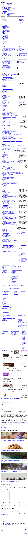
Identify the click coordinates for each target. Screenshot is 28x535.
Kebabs (15, 292)
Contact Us (10, 520)
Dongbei (14, 268)
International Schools (7, 113)
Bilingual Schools (7, 110)
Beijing (4, 6)
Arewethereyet (23, 422)
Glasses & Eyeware (7, 207)
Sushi (4, 292)
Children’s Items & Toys (8, 200)
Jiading (23, 335)
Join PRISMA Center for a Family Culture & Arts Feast (12, 440)
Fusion (22, 292)
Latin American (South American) (10, 304)
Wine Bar (20, 326)
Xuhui (23, 344)
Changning (24, 332)
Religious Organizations (8, 80)
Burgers (22, 248)
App (6, 521)
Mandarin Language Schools (9, 117)
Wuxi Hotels (13, 335)
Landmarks (5, 331)
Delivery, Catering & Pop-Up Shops (11, 92)
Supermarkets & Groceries (9, 223)
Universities (5, 118)
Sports (5, 39)
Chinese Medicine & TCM (9, 132)
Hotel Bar (20, 320)
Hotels (5, 33)
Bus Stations (6, 233)
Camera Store (6, 198)
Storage (5, 184)
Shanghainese (15, 276)
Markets (5, 214)
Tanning (20, 54)
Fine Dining (5, 94)
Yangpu (23, 345)
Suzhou (5, 11)
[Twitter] (26, 529)
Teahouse (5, 272)
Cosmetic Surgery (7, 133)
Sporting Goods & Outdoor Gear (10, 222)
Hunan (13, 273)
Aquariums (5, 329)
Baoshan (23, 331)
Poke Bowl (11, 286)
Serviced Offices (6, 68)
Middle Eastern (6, 102)
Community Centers (7, 77)
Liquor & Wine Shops (8, 212)
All (22, 22)
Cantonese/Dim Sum (16, 266)
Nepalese (23, 256)
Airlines (5, 229)
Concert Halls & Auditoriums (9, 49)
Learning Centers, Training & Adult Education (13, 115)
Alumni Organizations (8, 245)
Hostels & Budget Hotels (8, 146)
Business (6, 26)
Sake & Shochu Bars (22, 322)
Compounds (19, 145)
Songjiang (24, 343)
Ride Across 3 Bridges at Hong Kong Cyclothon (11, 471)
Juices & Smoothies (13, 285)
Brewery (5, 154)
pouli (3, 399)
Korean (22, 254)
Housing (6, 35)
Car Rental (5, 234)
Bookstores (5, 195)
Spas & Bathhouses (23, 53)
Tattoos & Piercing (23, 55)
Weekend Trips (6, 241)
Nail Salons (21, 51)
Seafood (14, 274)
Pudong (23, 339)
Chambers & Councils (8, 122)
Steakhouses (6, 312)
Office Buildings (6, 66)
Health (5, 32)
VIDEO (22, 16)
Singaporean (23, 258)
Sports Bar (5, 320)
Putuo (23, 340)
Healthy (5, 97)
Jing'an (23, 337)
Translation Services (7, 69)
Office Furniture (6, 67)
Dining (5, 28)
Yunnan (14, 281)
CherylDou (21, 102)
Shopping (6, 38)
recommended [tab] (21, 62)
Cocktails (20, 319)
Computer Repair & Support (9, 169)
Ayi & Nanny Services (8, 167)
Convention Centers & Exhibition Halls (11, 124)
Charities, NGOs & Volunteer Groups (11, 74)
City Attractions (6, 235)
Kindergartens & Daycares (9, 114)
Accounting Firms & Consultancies (10, 60)
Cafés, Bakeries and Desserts (9, 90)
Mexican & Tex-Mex (7, 307)
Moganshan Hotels (15, 331)
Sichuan (14, 277)
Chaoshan (14, 267)
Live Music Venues (7, 158)
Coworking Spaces (7, 61)
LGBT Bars (5, 157)
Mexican (5, 101)
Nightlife (6, 36)
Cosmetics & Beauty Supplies (9, 201)
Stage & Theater (6, 54)
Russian (5, 308)
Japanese (5, 100)
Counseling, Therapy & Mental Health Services (13, 134)
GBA (4, 13)
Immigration (5, 175)
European (5, 299)
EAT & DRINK (11, 8)
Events (9, 15)
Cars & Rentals (6, 168)
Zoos (4, 333)
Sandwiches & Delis (7, 309)
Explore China (11, 13)
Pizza (22, 285)
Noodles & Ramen (7, 291)
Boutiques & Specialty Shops (9, 196)
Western (5, 106)
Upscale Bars (6, 162)
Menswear (5, 216)
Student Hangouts (7, 321)
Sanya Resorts (14, 333)
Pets (4, 179)
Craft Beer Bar (6, 315)
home (21, 19)
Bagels (4, 266)
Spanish (5, 105)
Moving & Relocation (8, 178)
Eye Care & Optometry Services (10, 137)
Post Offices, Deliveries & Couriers (10, 182)
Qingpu (23, 342)
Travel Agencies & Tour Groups (10, 240)
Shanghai (3, 2)
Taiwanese (14, 278)
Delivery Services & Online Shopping (11, 172)
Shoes (4, 221)
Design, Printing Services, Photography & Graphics (14, 173)
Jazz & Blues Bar (21, 315)
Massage (20, 50)
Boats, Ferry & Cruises (8, 231)
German (5, 302)
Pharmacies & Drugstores (8, 139)
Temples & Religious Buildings (10, 237)
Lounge (19, 321)
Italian (4, 98)
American (5, 86)
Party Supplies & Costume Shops (10, 219)
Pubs (4, 319)
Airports (5, 230)
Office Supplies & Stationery (9, 218)
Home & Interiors (7, 208)
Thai (22, 260)
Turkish (15, 295)
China (4, 14)
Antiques (5, 191)
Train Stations (6, 239)
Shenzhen (5, 7)
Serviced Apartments (21, 148)
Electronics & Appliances (8, 203)
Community (7, 27)
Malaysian (23, 255)
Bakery (4, 267)
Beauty (6, 25)
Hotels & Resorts (7, 148)
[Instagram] (26, 533)
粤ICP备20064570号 (10, 524)
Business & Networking (8, 246)
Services (6, 37)
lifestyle (10, 10)
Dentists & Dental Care (8, 136)
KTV (4, 156)
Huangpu (24, 334)
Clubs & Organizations (8, 75)
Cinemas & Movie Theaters (9, 48)
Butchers (5, 197)
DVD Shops (6, 202)
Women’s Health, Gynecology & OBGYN (12, 141)
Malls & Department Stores (9, 213)
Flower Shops (6, 205)
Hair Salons (21, 49)
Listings (22, 20)
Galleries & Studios (7, 50)
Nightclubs (5, 160)
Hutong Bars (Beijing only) (9, 318)
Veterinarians (6, 186)
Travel (5, 41)
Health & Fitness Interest (8, 250)
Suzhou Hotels (14, 334)
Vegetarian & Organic (14, 288)
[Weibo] (26, 532)
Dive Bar (5, 316)
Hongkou (24, 333)
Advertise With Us (18, 520)
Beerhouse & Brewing (8, 89)
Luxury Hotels (6, 149)
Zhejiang (14, 282)
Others (4, 103)
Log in (9, 3)
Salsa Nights (20, 323)
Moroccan (16, 294)
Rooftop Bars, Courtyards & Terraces (11, 161)
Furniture (5, 206)
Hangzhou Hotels (14, 329)
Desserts (5, 270)
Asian (4, 87)
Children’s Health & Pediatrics (9, 131)
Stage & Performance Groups (9, 251)
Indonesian (23, 253)
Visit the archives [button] (4, 514)
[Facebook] (26, 530)
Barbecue (23, 291)
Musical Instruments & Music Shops (11, 217)
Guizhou (14, 271)
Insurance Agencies (7, 62)
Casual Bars (5, 155)
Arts (9, 9)
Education (7, 30)
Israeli (15, 291)
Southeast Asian (24, 259)
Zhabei (23, 347)
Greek (4, 303)
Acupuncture (6, 130)
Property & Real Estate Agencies (10, 183)
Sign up (10, 4)
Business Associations (8, 247)
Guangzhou (5, 8)
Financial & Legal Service (8, 174)
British (4, 298)
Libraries (5, 51)
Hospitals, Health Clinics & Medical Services (13, 138)
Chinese (5, 91)
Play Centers (23, 245)
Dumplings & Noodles (17, 270)
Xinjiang (14, 279)
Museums (5, 53)
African (5, 85)
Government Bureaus (7, 125)
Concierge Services (7, 170)
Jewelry (5, 210)
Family (9, 11)
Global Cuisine (6, 96)
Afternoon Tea (6, 265)
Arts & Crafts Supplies (8, 192)
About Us (5, 520)
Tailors (4, 185)
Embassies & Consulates (8, 78)
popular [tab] (20, 61)
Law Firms (5, 65)
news (9, 7)
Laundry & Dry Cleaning (8, 177)
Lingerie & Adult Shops (8, 211)
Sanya (4, 12)
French (4, 95)
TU (24, 101)
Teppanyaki (5, 294)
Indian (22, 251)
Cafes (4, 268)
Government (7, 31)
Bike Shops (5, 194)
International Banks (7, 63)
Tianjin (4, 9)
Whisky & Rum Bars (22, 325)
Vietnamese (23, 261)
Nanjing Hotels (14, 332)
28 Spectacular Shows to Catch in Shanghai (10, 481)
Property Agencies (21, 146)
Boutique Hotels (6, 145)
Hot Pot (14, 272)
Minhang (23, 338)
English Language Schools (9, 112)
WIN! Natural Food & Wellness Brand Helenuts (11, 450)
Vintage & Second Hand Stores (10, 224)
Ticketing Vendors (7, 55)
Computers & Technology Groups (10, 248)
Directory (10, 14)
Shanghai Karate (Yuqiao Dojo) (12, 422)
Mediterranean (6, 306)
